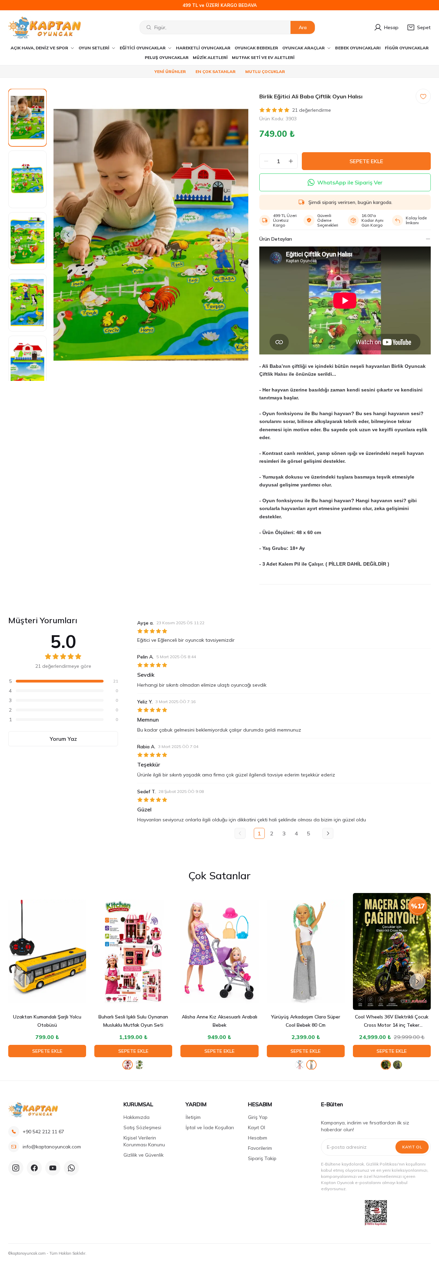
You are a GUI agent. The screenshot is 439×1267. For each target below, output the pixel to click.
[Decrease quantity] (266, 161)
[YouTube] (52, 1167)
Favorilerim (260, 1148)
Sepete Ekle (47, 1051)
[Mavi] (300, 1065)
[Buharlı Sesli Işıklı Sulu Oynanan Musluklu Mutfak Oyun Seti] (133, 951)
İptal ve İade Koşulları (210, 1127)
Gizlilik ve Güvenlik (143, 1155)
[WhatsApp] (71, 1167)
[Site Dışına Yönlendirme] (376, 1213)
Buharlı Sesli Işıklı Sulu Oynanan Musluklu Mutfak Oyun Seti (133, 1021)
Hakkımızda (136, 1117)
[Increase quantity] (291, 161)
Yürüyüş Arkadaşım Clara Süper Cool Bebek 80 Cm (305, 1021)
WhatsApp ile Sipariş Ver (349, 182)
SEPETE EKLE (366, 161)
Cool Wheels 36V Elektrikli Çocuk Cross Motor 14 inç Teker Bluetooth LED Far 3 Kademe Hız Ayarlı (391, 1021)
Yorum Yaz (63, 738)
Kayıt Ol (256, 1127)
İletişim (193, 1117)
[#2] (397, 1065)
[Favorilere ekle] (423, 96)
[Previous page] (240, 833)
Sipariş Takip (262, 1158)
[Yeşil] (139, 1065)
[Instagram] (15, 1167)
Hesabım (257, 1138)
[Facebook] (34, 1167)
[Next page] (327, 833)
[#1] (386, 1065)
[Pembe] (127, 1065)
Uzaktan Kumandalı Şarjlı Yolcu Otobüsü (47, 1021)
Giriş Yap (258, 1117)
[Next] (233, 235)
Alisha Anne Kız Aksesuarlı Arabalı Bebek (219, 1021)
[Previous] (68, 235)
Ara (303, 27)
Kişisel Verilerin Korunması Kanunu (144, 1141)
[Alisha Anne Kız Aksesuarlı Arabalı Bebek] (219, 951)
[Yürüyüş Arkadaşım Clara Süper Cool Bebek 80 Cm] (306, 951)
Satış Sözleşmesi (142, 1127)
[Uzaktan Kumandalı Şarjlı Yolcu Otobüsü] (47, 951)
